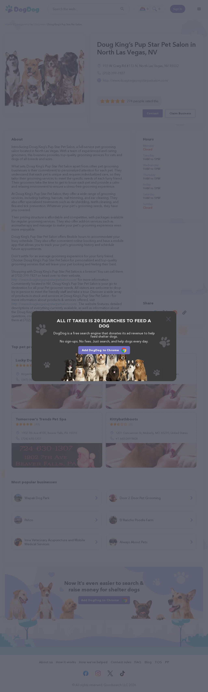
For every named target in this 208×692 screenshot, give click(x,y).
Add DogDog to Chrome (100, 350)
